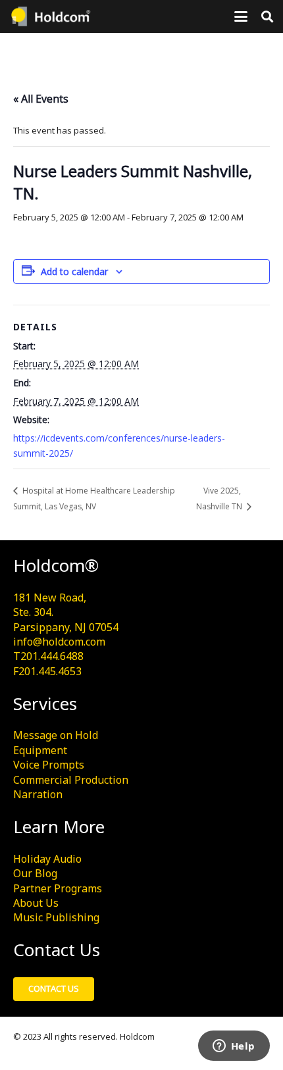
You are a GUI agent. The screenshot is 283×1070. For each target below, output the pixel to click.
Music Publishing (56, 917)
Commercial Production (70, 780)
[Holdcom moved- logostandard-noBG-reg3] (50, 16)
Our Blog (35, 873)
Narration (38, 794)
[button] (241, 16)
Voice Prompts (48, 764)
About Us (36, 903)
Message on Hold (55, 735)
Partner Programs (57, 888)
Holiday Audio (47, 859)
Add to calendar (74, 271)
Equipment (40, 750)
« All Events (40, 98)
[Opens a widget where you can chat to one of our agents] (233, 1047)
